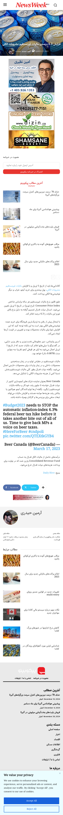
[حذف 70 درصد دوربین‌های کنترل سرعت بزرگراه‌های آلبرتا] (11, 196)
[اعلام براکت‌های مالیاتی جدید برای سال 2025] (11, 266)
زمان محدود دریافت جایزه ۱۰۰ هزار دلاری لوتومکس (15, 538)
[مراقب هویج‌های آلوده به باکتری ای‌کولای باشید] (11, 249)
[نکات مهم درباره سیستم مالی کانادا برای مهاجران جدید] (11, 614)
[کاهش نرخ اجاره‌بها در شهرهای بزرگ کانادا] (11, 632)
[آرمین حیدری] (11, 51)
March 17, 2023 (46, 449)
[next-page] (53, 277)
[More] (43, 488)
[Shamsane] (31, 139)
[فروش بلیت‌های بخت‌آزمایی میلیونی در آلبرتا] (11, 231)
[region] (31, 793)
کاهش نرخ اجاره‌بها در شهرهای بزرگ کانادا (43, 629)
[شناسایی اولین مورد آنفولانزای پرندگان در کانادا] (11, 650)
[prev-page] (58, 277)
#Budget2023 (14, 405)
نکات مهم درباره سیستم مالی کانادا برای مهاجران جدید (41, 611)
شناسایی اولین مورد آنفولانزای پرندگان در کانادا (40, 647)
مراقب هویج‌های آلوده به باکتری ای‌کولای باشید (41, 245)
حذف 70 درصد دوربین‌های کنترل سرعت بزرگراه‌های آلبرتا (41, 193)
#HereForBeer (15, 432)
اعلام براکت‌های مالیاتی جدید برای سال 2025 (41, 263)
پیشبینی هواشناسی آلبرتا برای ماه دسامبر (44, 210)
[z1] (31, 497)
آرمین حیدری (26, 51)
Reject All (31, 809)
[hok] (31, 101)
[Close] (60, 773)
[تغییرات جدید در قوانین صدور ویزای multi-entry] (11, 596)
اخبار (41, 699)
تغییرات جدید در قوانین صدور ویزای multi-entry (43, 593)
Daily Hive (49, 473)
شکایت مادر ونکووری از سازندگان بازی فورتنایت (46, 538)
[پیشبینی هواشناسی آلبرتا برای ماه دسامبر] (11, 214)
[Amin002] (31, 75)
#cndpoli (36, 432)
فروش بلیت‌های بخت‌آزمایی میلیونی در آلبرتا (41, 228)
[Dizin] (31, 121)
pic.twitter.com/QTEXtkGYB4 (28, 436)
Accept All (31, 801)
